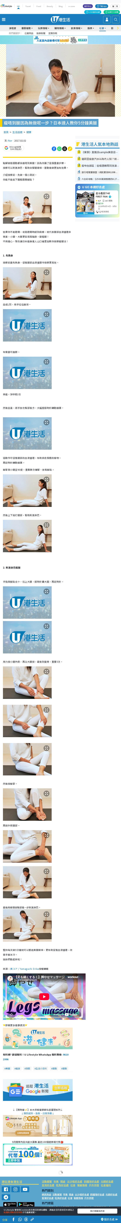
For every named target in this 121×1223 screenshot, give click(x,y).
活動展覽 (47, 1181)
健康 (28, 132)
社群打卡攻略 (113, 12)
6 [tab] (68, 36)
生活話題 (17, 132)
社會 (72, 1185)
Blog (61, 6)
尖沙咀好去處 (74, 1181)
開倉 (62, 1181)
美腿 (8, 1068)
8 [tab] (56, 39)
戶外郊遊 (94, 1185)
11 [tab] (65, 39)
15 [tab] (62, 43)
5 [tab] (65, 36)
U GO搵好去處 (94, 12)
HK (18, 6)
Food (38, 6)
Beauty (50, 6)
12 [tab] (68, 39)
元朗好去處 (107, 1181)
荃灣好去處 (48, 1185)
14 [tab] (59, 43)
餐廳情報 (82, 1185)
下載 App (103, 6)
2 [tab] (56, 36)
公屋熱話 (28, 33)
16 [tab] (65, 43)
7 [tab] (53, 39)
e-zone (71, 6)
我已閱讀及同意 (97, 1210)
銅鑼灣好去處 (91, 1181)
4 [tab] (62, 36)
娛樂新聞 (40, 33)
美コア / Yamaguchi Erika (24, 969)
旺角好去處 (62, 1185)
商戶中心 (87, 6)
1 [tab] (53, 36)
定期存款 (52, 33)
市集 (56, 1181)
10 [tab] (62, 39)
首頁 (6, 132)
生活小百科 (41, 1068)
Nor (10, 140)
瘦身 (18, 1068)
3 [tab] (59, 36)
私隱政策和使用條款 (13, 1212)
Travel (28, 6)
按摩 (28, 1068)
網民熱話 (46, 1194)
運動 (54, 1068)
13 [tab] (56, 43)
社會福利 (106, 1185)
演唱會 (12, 28)
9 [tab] (59, 39)
